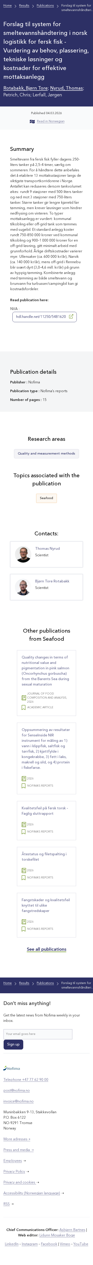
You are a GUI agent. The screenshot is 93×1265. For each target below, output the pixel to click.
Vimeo (65, 1244)
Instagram (30, 1244)
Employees (12, 1161)
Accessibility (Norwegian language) (31, 1193)
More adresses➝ (16, 1139)
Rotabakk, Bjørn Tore (25, 88)
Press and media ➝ (18, 1150)
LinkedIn (12, 1244)
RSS (6, 1204)
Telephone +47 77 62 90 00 (25, 1080)
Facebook (49, 1244)
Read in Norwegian (51, 121)
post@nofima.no (16, 1091)
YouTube (80, 1244)
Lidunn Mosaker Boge (57, 1235)
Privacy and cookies (19, 1182)
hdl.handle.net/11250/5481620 (41, 317)
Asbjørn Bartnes (72, 1230)
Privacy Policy (14, 1172)
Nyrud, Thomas (66, 88)
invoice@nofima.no (18, 1101)
